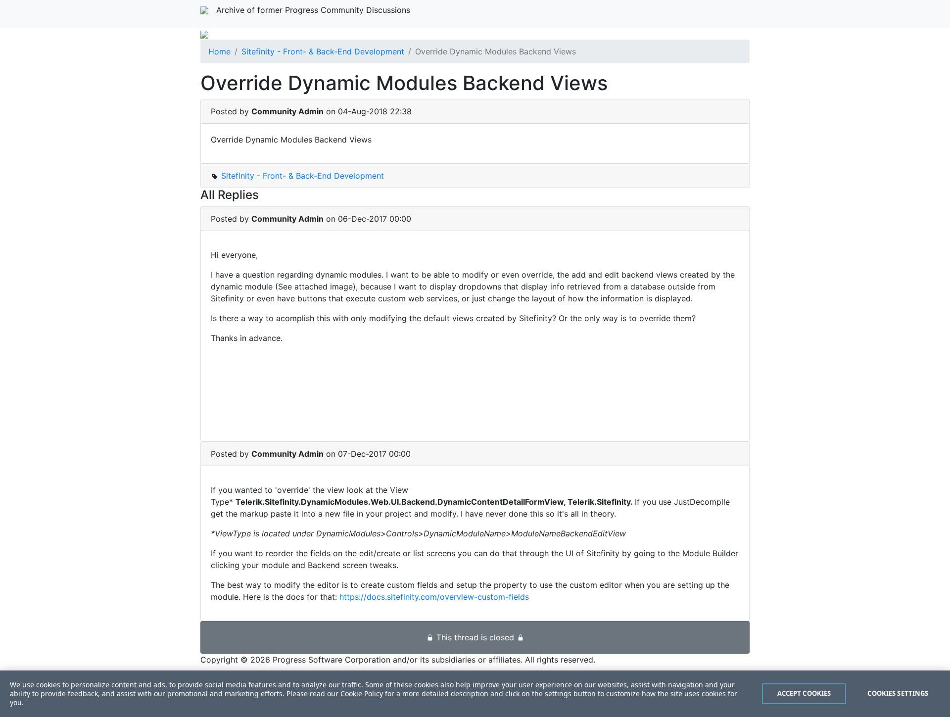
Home (219, 51)
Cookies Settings (897, 693)
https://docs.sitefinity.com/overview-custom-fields (434, 597)
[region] (475, 693)
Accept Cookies (804, 693)
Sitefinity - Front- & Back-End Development (322, 51)
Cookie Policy (361, 693)
